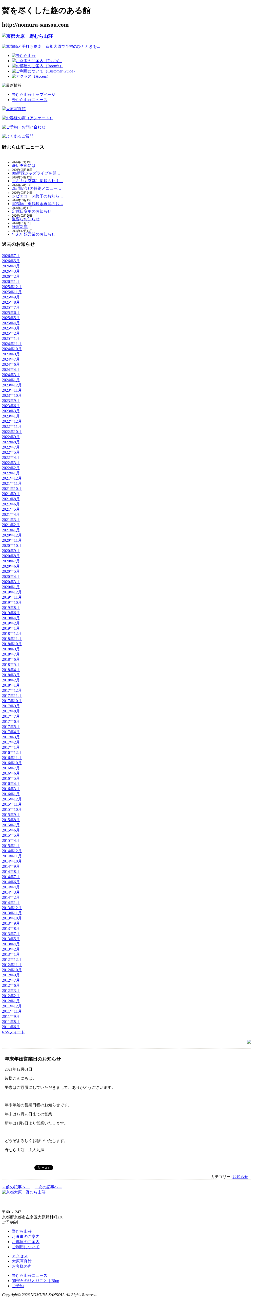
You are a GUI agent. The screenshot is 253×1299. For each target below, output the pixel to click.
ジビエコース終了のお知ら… (37, 196)
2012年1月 (11, 1001)
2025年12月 (12, 287)
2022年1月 (11, 473)
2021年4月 (11, 514)
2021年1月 (11, 530)
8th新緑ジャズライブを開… (36, 173)
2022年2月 (11, 468)
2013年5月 (11, 939)
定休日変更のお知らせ (31, 211)
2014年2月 (11, 897)
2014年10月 (12, 861)
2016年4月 (11, 783)
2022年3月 (11, 463)
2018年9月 (11, 649)
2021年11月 (12, 483)
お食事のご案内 (26, 1236)
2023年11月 (12, 390)
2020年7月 (11, 561)
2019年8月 (11, 608)
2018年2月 (11, 680)
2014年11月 (12, 856)
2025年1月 (11, 338)
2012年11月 (12, 965)
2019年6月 (11, 613)
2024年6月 (11, 364)
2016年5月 (11, 778)
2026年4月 (11, 266)
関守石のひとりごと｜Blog (35, 1281)
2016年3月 (11, 789)
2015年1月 (11, 846)
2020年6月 (11, 566)
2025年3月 (11, 328)
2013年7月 (11, 934)
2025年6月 (11, 313)
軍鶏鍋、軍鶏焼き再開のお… (37, 204)
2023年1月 (11, 416)
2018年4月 (11, 670)
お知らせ (240, 1177)
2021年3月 (11, 520)
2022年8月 (11, 442)
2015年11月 (12, 804)
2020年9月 (11, 551)
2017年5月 (11, 727)
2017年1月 (11, 747)
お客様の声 (22, 1266)
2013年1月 (11, 954)
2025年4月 (11, 323)
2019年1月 (11, 628)
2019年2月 (11, 623)
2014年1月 (11, 903)
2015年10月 (12, 809)
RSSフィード (13, 1032)
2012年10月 (12, 970)
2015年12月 (12, 799)
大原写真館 (22, 1261)
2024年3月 (11, 375)
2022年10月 (12, 432)
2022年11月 (12, 426)
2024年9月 (11, 354)
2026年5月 (11, 261)
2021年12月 (12, 478)
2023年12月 (12, 385)
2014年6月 (11, 882)
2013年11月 (12, 913)
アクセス (20, 1256)
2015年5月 (11, 835)
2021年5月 (11, 509)
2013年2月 (11, 949)
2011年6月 (11, 1027)
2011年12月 (12, 1006)
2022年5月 (11, 452)
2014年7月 (11, 877)
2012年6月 (11, 985)
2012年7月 (11, 980)
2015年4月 (11, 840)
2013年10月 (12, 918)
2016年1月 (11, 794)
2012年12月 (12, 959)
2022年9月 (11, 437)
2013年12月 (12, 908)
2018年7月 (11, 654)
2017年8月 (11, 711)
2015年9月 (11, 815)
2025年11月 (12, 292)
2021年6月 (11, 504)
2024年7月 (11, 359)
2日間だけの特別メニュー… (36, 188)
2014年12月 (12, 851)
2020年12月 (12, 535)
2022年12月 (12, 421)
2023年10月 (12, 395)
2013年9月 (11, 923)
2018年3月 (11, 675)
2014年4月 (11, 887)
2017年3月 (11, 737)
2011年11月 (12, 1011)
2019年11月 (12, 597)
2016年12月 (12, 752)
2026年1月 (11, 281)
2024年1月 (11, 380)
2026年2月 (11, 276)
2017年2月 (11, 742)
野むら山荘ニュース (29, 100)
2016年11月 (12, 758)
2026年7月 (11, 256)
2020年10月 (12, 545)
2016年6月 (11, 773)
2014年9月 (11, 866)
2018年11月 (12, 639)
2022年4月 (11, 457)
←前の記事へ (16, 1187)
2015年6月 (11, 830)
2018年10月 (12, 644)
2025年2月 (11, 333)
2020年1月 (11, 587)
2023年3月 (11, 411)
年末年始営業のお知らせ (33, 234)
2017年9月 (11, 706)
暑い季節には (24, 165)
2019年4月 (11, 618)
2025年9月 (11, 297)
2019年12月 (12, 592)
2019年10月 (12, 602)
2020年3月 (11, 582)
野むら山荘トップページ (33, 94)
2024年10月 (12, 349)
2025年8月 (11, 302)
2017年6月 (11, 721)
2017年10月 (12, 701)
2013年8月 (11, 928)
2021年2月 (11, 525)
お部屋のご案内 (26, 1242)
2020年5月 (11, 571)
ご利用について (26, 1247)
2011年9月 (11, 1016)
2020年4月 (11, 576)
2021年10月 (12, 488)
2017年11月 (12, 695)
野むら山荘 (22, 1231)
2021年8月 (11, 499)
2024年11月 (12, 344)
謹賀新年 (20, 227)
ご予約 (18, 1286)
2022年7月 (11, 447)
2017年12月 (12, 690)
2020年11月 (12, 540)
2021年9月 (11, 494)
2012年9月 (11, 975)
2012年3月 (11, 990)
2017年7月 (11, 716)
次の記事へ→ (48, 1187)
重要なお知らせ (26, 219)
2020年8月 (11, 556)
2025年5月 (11, 318)
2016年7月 (11, 768)
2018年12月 (12, 633)
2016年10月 (12, 763)
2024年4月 (11, 369)
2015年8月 (11, 820)
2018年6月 (11, 659)
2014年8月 (11, 871)
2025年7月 (11, 307)
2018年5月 (11, 664)
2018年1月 (11, 685)
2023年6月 (11, 406)
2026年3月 (11, 271)
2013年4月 (11, 944)
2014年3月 (11, 892)
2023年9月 (11, 400)
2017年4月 (11, 732)
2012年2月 (11, 996)
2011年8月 (11, 1022)
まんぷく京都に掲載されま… (37, 181)
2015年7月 (11, 825)
